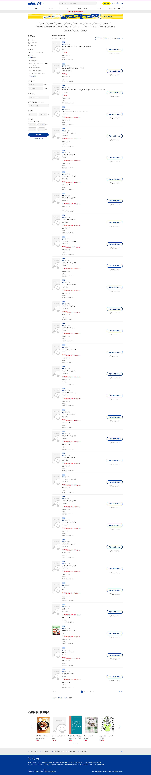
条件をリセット (38, 138)
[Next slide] (119, 727)
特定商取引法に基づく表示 (57, 764)
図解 (77, 30)
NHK (95, 26)
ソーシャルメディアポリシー (91, 762)
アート (88, 26)
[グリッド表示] (108, 38)
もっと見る (33, 76)
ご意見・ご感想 (83, 751)
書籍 (36, 8)
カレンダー (69, 26)
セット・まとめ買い (114, 8)
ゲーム (99, 8)
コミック (51, 8)
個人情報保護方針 (78, 762)
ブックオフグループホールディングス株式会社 (92, 764)
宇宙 (60, 26)
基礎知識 (103, 26)
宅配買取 (106, 3)
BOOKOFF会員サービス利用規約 (56, 762)
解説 (69, 23)
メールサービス (71, 751)
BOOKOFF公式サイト (33, 762)
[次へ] (119, 692)
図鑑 (83, 30)
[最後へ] (122, 692)
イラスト (89, 23)
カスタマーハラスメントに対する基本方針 (38, 764)
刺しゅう (106, 23)
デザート (79, 26)
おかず (51, 23)
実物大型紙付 (51, 26)
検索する (38, 135)
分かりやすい (79, 23)
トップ (53, 698)
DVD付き (68, 30)
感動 (111, 26)
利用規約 (69, 762)
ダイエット (61, 23)
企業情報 (44, 762)
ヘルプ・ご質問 (33, 751)
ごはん (43, 23)
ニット (98, 23)
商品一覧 (60, 698)
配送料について (45, 751)
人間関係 (40, 26)
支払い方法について (58, 751)
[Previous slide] (31, 727)
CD (68, 8)
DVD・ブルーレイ (83, 8)
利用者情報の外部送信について (72, 764)
